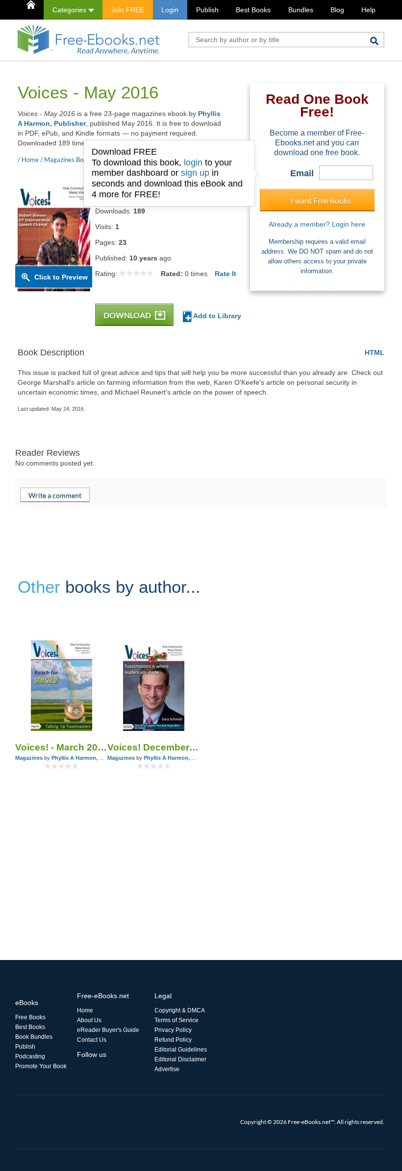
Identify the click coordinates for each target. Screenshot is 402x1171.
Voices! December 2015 (153, 747)
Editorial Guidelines (180, 1049)
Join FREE (127, 10)
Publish (207, 10)
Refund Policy (173, 1039)
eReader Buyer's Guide (108, 1030)
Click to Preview (61, 277)
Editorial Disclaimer (180, 1059)
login (193, 162)
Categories (70, 10)
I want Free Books (321, 200)
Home (85, 1010)
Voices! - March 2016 (61, 747)
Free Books (30, 1017)
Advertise (166, 1069)
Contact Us (91, 1039)
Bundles (300, 10)
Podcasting (30, 1056)
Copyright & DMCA (179, 1010)
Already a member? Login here (317, 224)
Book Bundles (33, 1036)
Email (302, 173)
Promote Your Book (41, 1066)
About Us (89, 1020)
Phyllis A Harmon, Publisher (87, 758)
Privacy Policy (173, 1030)
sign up (195, 173)
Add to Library (216, 316)
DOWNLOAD (127, 315)
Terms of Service (176, 1020)
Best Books (253, 10)
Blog (337, 10)
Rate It (225, 274)
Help (368, 10)
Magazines (29, 758)
